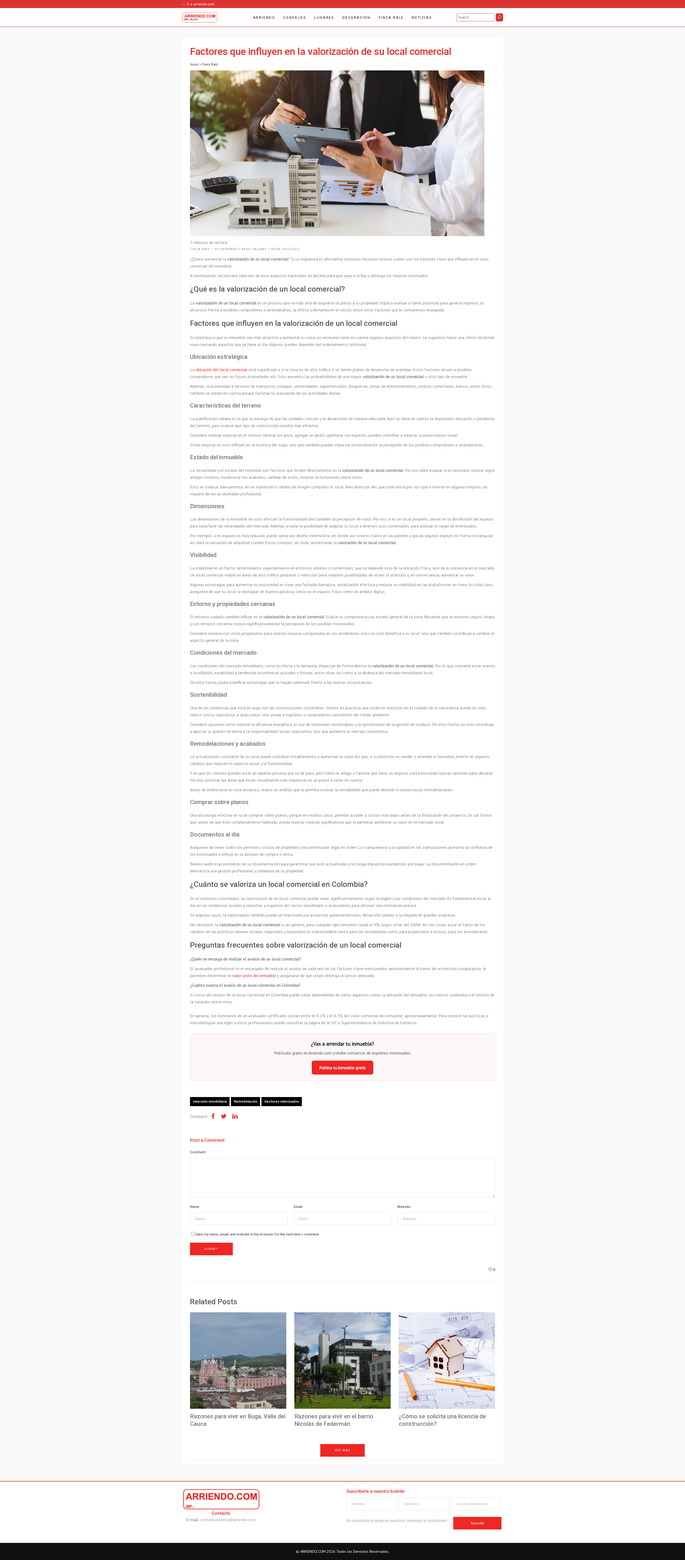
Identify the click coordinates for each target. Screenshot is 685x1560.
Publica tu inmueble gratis (342, 1067)
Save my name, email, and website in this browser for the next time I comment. (257, 1234)
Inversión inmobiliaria (210, 1101)
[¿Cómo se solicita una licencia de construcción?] (447, 1360)
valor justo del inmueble (254, 975)
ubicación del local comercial (221, 369)
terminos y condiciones (427, 1520)
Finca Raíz (210, 64)
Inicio (194, 64)
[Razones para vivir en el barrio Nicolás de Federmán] (342, 1360)
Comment (198, 1152)
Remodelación (245, 1101)
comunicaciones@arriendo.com (228, 1519)
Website (403, 1207)
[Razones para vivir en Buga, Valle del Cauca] (238, 1360)
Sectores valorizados (281, 1101)
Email (298, 1207)
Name (194, 1207)
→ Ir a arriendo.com (198, 4)
